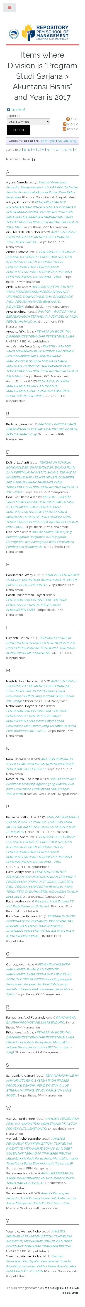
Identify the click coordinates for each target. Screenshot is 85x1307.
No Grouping (67, 141)
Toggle (10, 8)
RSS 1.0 (72, 124)
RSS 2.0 (72, 129)
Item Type (48, 141)
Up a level (18, 109)
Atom (74, 119)
